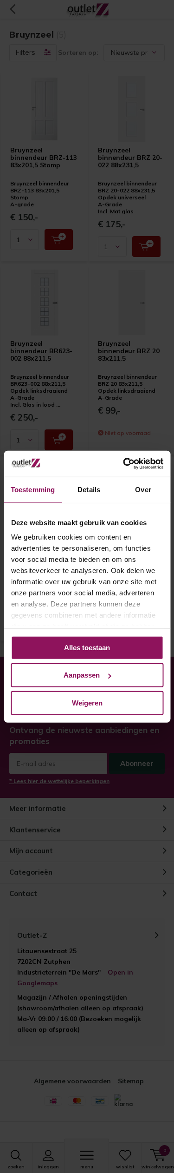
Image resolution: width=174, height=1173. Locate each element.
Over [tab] (143, 489)
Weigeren (87, 702)
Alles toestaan (87, 647)
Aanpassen (82, 675)
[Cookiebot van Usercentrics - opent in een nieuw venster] (123, 464)
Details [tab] (88, 489)
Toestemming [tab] (33, 489)
